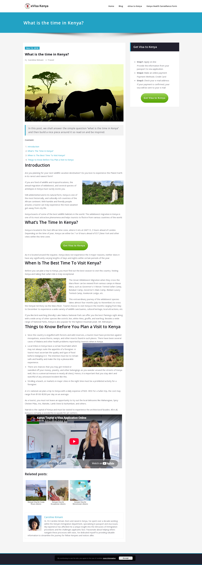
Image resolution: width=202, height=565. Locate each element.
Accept (125, 558)
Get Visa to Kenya (74, 245)
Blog (121, 6)
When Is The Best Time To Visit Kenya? (46, 155)
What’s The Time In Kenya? (40, 151)
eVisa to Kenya (135, 6)
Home (111, 6)
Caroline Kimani (35, 60)
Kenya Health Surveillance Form (162, 6)
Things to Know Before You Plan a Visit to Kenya (51, 159)
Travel (51, 60)
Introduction (33, 146)
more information (109, 558)
